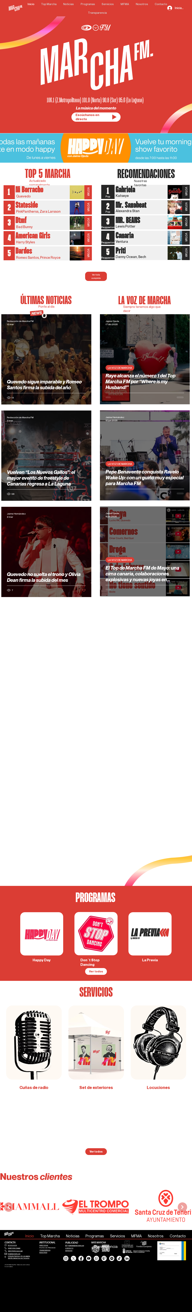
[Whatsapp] (96, 1258)
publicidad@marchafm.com (76, 1245)
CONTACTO (69, 1248)
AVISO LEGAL (43, 1245)
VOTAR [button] (88, 191)
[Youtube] (88, 1258)
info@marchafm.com (14, 1254)
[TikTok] (119, 1258)
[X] (73, 1258)
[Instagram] (65, 1258)
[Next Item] (182, 1207)
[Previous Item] (8, 1207)
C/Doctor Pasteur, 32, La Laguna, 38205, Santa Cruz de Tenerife (19, 1257)
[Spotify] (111, 1258)
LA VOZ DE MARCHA (120, 369)
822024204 (12, 1245)
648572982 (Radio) (14, 1248)
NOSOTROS (43, 1252)
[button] (114, 117)
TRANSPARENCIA (44, 1250)
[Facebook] (81, 1258)
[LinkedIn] (127, 1258)
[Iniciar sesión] (170, 8)
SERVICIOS (68, 1250)
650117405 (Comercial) (15, 1251)
